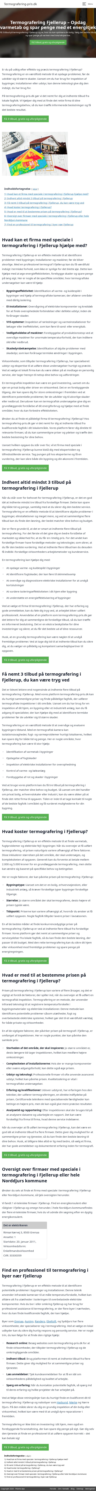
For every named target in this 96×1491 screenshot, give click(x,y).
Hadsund (62, 1402)
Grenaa (18, 1321)
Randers (40, 1321)
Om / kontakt (63, 1489)
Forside (53, 1489)
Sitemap (79, 1489)
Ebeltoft (51, 1321)
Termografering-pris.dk (20, 4)
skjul (35, 189)
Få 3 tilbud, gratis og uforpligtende (48, 42)
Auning (29, 1321)
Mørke (73, 1402)
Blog (72, 1489)
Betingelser (90, 1489)
